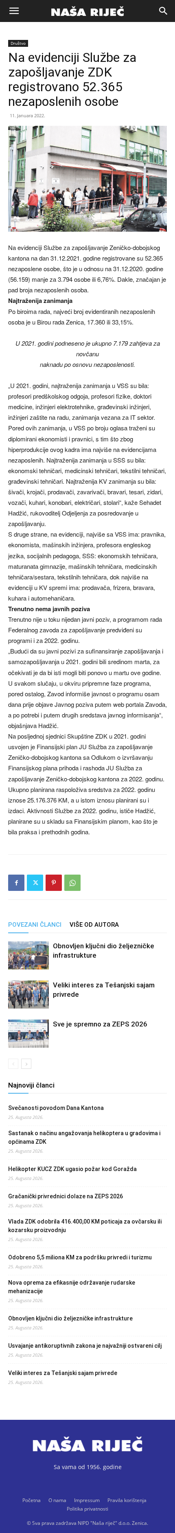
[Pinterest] (54, 883)
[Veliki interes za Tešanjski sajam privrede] (28, 994)
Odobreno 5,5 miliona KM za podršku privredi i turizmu (80, 1257)
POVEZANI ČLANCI (34, 924)
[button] (14, 11)
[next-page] (26, 1064)
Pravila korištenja (127, 1500)
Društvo (18, 43)
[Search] (163, 11)
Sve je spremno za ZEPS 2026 (100, 1024)
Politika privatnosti (87, 1508)
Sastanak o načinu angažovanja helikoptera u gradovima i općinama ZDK (84, 1137)
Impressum (87, 1500)
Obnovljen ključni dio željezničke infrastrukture (70, 1318)
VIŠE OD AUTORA (94, 924)
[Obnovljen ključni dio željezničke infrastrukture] (28, 955)
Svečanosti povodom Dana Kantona (56, 1108)
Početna (31, 1500)
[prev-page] (13, 1064)
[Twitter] (35, 883)
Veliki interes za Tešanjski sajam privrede (62, 1373)
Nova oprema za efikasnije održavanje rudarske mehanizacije (71, 1286)
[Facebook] (16, 883)
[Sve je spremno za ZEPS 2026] (28, 1034)
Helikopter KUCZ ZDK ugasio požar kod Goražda (72, 1169)
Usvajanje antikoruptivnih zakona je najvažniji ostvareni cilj (85, 1345)
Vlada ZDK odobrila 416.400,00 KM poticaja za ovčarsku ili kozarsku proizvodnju (85, 1225)
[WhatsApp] (72, 883)
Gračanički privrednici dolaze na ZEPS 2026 (65, 1196)
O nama (57, 1500)
